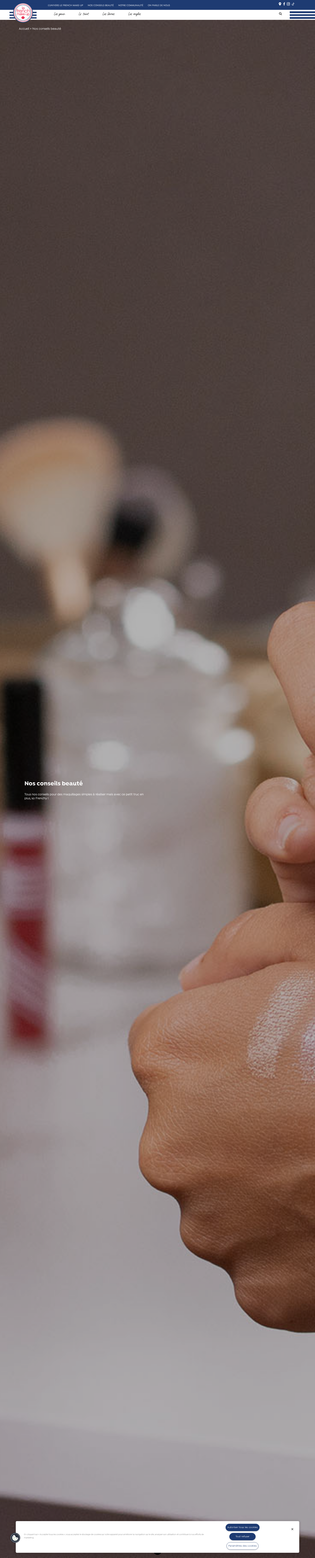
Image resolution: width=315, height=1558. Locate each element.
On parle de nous (159, 5)
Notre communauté (130, 5)
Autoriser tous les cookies (242, 1527)
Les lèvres (108, 13)
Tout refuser (243, 1536)
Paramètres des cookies (242, 1546)
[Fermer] (292, 1529)
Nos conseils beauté (101, 5)
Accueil (24, 29)
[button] (15, 1538)
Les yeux (59, 13)
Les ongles (134, 13)
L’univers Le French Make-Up (65, 5)
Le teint (83, 13)
